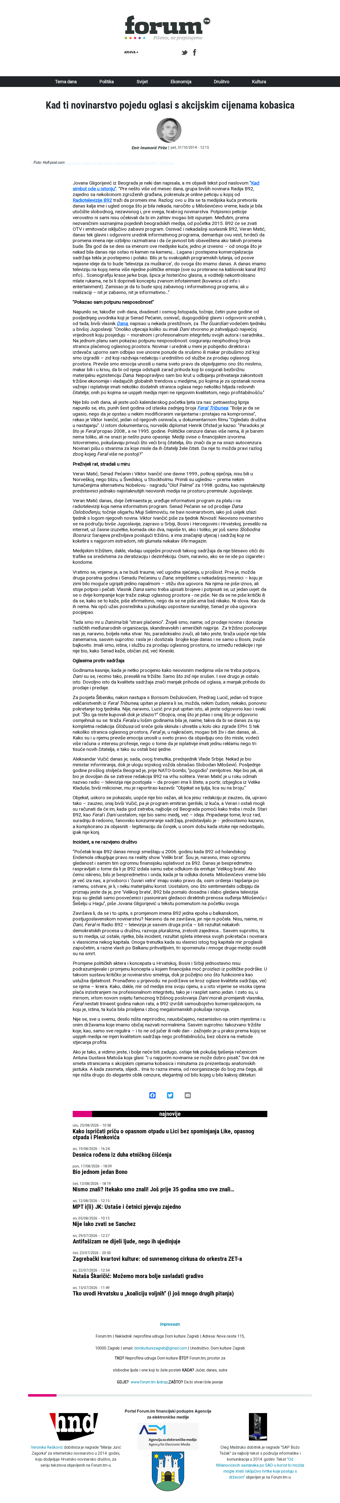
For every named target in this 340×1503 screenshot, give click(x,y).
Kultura (259, 81)
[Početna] (168, 18)
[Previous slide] (39, 163)
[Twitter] (185, 52)
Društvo (221, 81)
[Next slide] (301, 163)
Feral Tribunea (212, 408)
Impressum (170, 1324)
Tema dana (66, 81)
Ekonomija (181, 81)
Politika (107, 81)
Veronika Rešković (47, 1447)
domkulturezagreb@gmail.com (160, 1348)
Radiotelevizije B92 (92, 200)
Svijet (142, 81)
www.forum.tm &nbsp (149, 1382)
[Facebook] (195, 52)
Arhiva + (131, 52)
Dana (122, 323)
